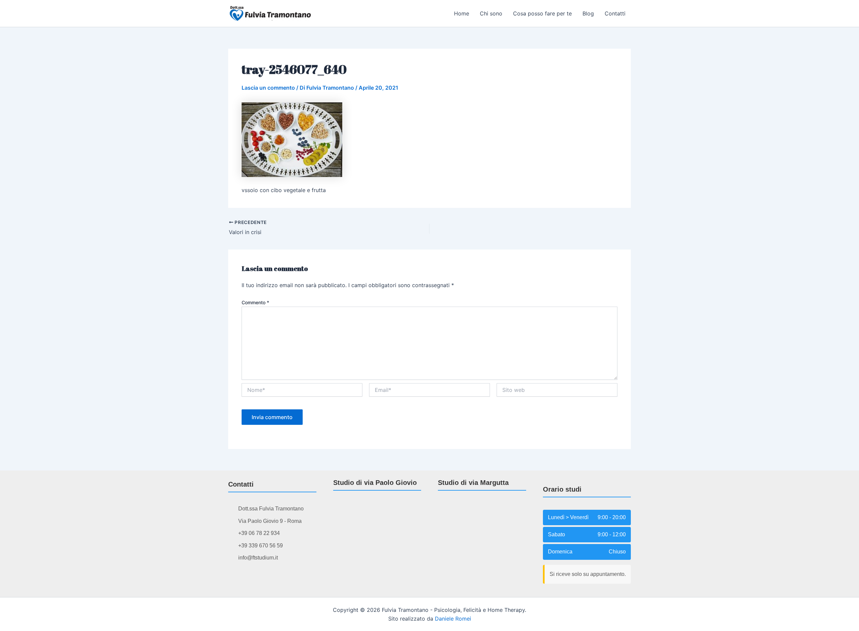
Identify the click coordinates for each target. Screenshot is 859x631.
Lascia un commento (268, 87)
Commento (255, 302)
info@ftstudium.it (258, 557)
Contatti (615, 13)
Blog (588, 13)
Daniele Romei (453, 618)
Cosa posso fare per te (542, 13)
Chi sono (491, 13)
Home (461, 13)
